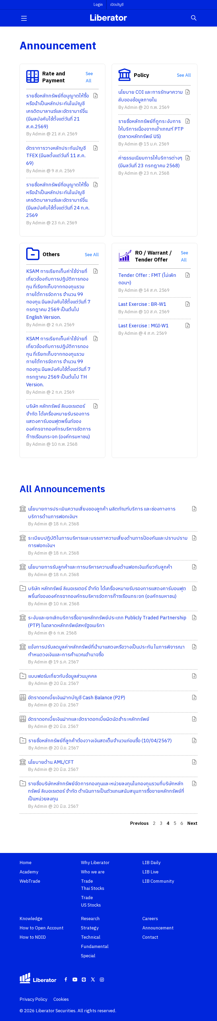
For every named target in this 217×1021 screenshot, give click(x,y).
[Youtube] (75, 980)
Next (192, 823)
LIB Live (150, 872)
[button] (23, 18)
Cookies (61, 999)
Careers (150, 919)
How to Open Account (42, 928)
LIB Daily (151, 862)
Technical (90, 937)
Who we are (93, 872)
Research (90, 919)
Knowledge (31, 919)
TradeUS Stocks (91, 901)
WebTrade (30, 881)
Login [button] (98, 5)
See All (89, 77)
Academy (29, 872)
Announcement (158, 928)
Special (88, 956)
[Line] (84, 979)
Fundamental (94, 946)
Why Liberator (95, 862)
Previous (139, 823)
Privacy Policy (33, 999)
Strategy (89, 928)
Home (25, 862)
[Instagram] (102, 979)
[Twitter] (93, 980)
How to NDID (33, 937)
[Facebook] (66, 980)
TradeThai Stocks (92, 885)
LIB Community (158, 881)
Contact (150, 937)
